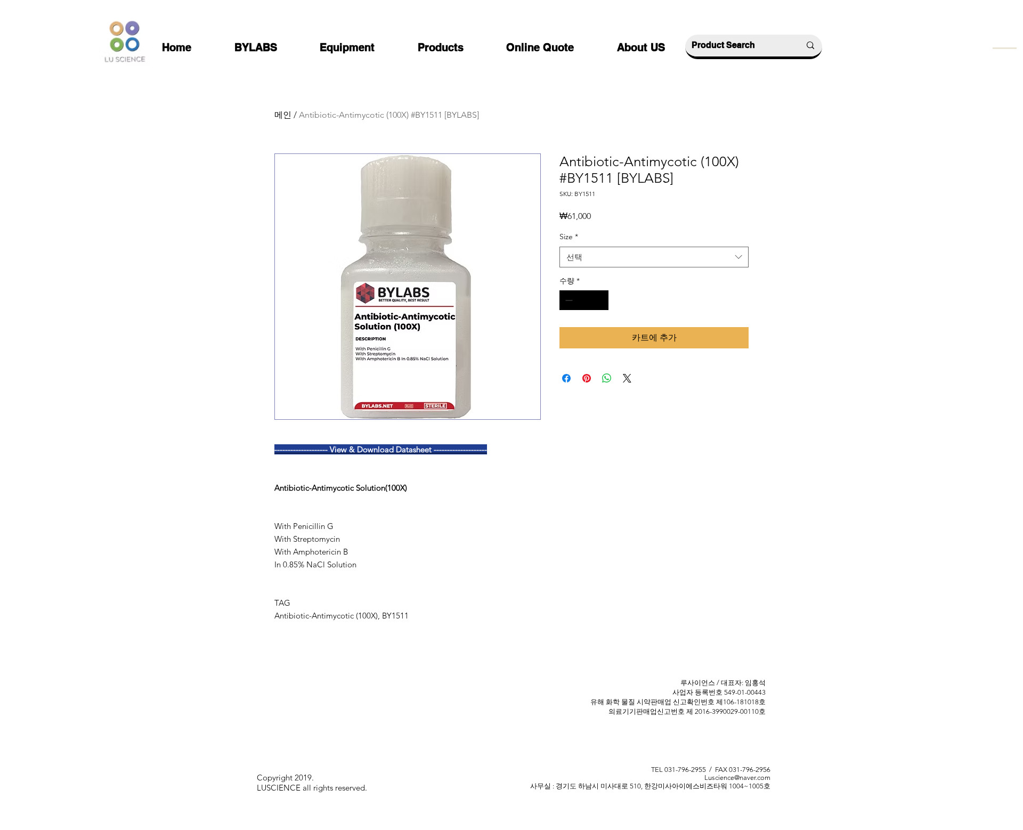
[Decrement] (567, 300)
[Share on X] (627, 378)
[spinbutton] (584, 300)
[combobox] (654, 257)
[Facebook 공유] (566, 378)
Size (568, 236)
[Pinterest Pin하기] (586, 378)
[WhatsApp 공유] (606, 378)
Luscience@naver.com (737, 778)
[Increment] (600, 300)
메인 (282, 115)
